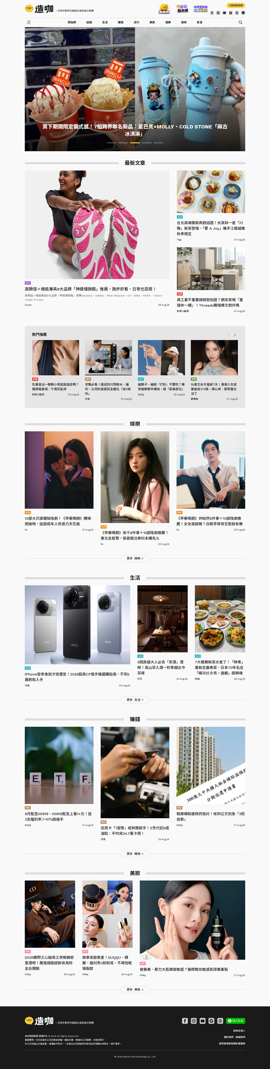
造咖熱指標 (237, 5)
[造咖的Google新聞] (231, 13)
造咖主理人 (239, 1030)
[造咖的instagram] (218, 13)
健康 (168, 22)
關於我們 (228, 1037)
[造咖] (61, 9)
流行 (136, 22)
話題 (89, 22)
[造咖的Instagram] (194, 1021)
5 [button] (158, 142)
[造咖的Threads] (237, 13)
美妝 (152, 22)
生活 (105, 22)
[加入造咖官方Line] (243, 13)
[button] (235, 335)
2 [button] (123, 142)
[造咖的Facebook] (212, 13)
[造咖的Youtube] (224, 13)
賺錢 (120, 22)
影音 (199, 22)
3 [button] (135, 142)
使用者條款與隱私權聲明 (232, 1043)
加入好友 (237, 1021)
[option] (135, 89)
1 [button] (111, 142)
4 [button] (147, 142)
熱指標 (72, 22)
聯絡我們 (240, 1037)
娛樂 (184, 22)
